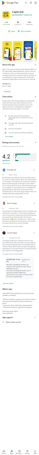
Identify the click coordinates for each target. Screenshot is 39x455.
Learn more (11, 117)
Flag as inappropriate (11, 322)
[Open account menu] (35, 2)
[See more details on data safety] (9, 136)
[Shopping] (7, 91)
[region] (19, 23)
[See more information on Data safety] (35, 96)
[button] (20, 24)
